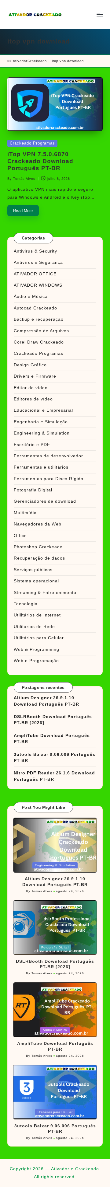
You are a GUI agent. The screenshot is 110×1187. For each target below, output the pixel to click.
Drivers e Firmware (35, 376)
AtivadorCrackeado (30, 61)
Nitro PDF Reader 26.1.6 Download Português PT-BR (54, 776)
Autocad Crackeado (35, 308)
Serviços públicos (33, 569)
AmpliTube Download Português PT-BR (52, 738)
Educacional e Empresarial (43, 410)
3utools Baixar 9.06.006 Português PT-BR (54, 757)
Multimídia (25, 513)
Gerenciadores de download (45, 501)
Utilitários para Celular (39, 638)
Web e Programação (36, 660)
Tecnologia (26, 604)
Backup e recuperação (39, 319)
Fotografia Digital (33, 490)
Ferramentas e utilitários (41, 467)
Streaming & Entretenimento (45, 592)
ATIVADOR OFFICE (35, 274)
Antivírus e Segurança (38, 262)
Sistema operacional (36, 581)
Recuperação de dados (39, 558)
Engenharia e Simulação (41, 422)
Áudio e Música (31, 296)
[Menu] (100, 14)
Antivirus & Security (35, 251)
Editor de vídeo (31, 388)
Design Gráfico (30, 365)
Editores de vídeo (33, 399)
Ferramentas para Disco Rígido (48, 479)
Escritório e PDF (32, 444)
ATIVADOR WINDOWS (38, 285)
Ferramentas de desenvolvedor (48, 456)
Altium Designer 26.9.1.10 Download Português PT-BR (46, 701)
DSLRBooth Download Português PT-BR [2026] (53, 719)
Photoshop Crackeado (38, 547)
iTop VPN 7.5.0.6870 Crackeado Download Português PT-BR (40, 161)
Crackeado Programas (32, 143)
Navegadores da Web (37, 524)
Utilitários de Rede (34, 626)
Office (20, 535)
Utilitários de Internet (37, 615)
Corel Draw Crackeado (39, 342)
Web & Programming (36, 649)
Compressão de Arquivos (41, 331)
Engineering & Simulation (42, 433)
